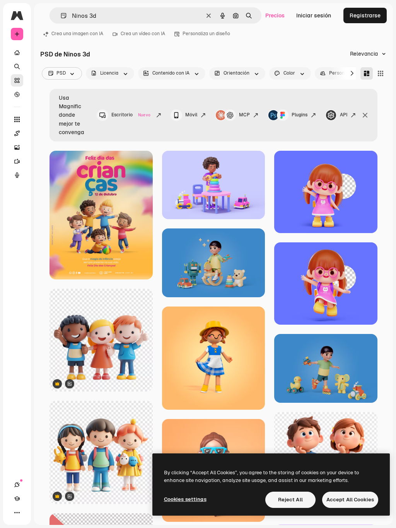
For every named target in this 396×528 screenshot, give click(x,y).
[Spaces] (17, 133)
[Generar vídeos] (17, 161)
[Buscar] (17, 66)
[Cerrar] (365, 115)
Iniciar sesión (313, 15)
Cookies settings (185, 499)
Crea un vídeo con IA (143, 34)
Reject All (290, 499)
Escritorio (130, 115)
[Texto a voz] (17, 175)
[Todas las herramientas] (17, 119)
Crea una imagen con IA (77, 34)
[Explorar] (17, 94)
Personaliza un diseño (206, 34)
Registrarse (365, 15)
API (343, 115)
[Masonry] (366, 73)
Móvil (191, 115)
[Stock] (17, 80)
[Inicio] (17, 52)
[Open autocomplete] (60, 16)
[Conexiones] (17, 485)
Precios (275, 15)
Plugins (299, 115)
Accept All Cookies (350, 499)
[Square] (380, 73)
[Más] (17, 512)
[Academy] (17, 498)
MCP (244, 115)
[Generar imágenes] (17, 147)
